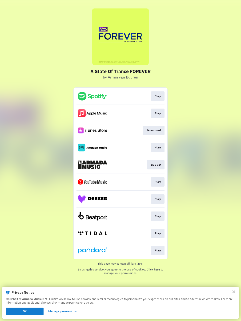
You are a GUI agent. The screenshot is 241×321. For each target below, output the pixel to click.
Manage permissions (62, 311)
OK (25, 311)
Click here (153, 269)
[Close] (233, 292)
